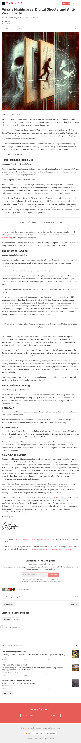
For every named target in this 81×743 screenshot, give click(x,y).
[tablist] (11, 619)
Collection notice (54, 728)
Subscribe (66, 3)
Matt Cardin (6, 21)
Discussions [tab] (18, 646)
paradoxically (7, 237)
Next (73, 604)
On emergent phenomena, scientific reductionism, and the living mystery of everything (33, 654)
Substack (30, 739)
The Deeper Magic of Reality (14, 652)
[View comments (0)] (12, 29)
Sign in (75, 3)
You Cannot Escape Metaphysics (16, 680)
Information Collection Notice (40, 582)
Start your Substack (35, 733)
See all (6, 693)
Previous (9, 604)
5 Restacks (26, 589)
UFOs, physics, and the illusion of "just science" (19, 683)
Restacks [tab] (16, 619)
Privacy (38, 728)
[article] (40, 655)
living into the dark (54, 497)
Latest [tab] (9, 646)
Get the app (51, 733)
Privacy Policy (56, 582)
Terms (45, 728)
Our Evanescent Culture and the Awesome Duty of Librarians (50, 549)
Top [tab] (4, 646)
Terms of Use (51, 579)
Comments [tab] (6, 619)
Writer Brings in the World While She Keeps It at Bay (35, 539)
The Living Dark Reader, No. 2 (14, 665)
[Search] (77, 646)
